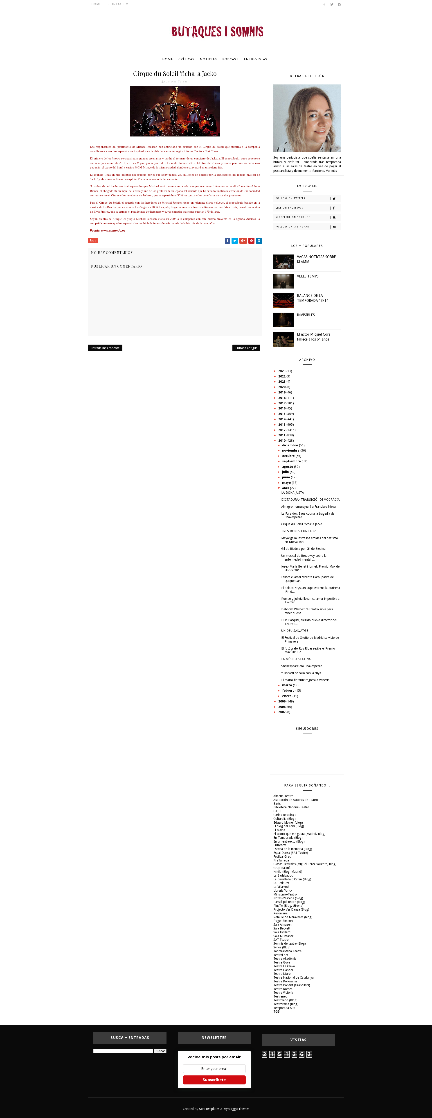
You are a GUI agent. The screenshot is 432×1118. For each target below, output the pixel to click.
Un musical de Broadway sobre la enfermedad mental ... (303, 557)
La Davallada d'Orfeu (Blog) (292, 879)
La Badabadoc (283, 875)
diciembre (290, 445)
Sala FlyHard (281, 932)
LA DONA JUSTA (292, 492)
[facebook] (324, 4)
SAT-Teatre (280, 939)
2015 (282, 414)
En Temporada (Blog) (288, 837)
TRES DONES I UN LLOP (298, 531)
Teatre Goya (281, 962)
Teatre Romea (282, 989)
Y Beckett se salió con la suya (301, 673)
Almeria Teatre (283, 796)
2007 (282, 712)
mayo (287, 482)
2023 (282, 371)
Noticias (208, 59)
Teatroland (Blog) (285, 1000)
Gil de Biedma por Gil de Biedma (303, 548)
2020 (282, 387)
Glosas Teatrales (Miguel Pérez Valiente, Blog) (304, 864)
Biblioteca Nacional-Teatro (291, 807)
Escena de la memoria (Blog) (292, 849)
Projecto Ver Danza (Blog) (291, 909)
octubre (289, 456)
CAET (277, 811)
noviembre (291, 450)
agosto (288, 466)
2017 (282, 403)
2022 (282, 376)
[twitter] (331, 4)
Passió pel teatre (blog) (289, 902)
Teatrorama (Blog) (285, 1004)
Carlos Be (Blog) (284, 815)
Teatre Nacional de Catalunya (293, 977)
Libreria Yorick (282, 890)
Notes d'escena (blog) (288, 898)
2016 (282, 408)
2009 (282, 701)
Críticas (186, 59)
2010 (282, 440)
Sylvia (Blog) (281, 947)
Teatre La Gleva (284, 966)
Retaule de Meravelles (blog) (292, 917)
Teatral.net (280, 955)
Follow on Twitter (291, 198)
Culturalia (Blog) (284, 818)
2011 (282, 435)
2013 (282, 424)
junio (286, 477)
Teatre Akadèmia (284, 958)
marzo (287, 685)
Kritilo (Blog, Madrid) (287, 871)
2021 (282, 381)
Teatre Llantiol (283, 970)
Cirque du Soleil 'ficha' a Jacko (301, 524)
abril (286, 488)
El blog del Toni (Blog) (288, 826)
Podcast (230, 59)
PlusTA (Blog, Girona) (288, 905)
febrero (288, 690)
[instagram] (339, 4)
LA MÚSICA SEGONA (296, 659)
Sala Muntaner (283, 936)
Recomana (280, 913)
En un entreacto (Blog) (289, 841)
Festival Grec (282, 856)
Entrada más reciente (105, 348)
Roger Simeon (283, 921)
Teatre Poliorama (285, 981)
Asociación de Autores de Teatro (295, 800)
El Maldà (279, 830)
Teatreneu (280, 996)
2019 (282, 392)
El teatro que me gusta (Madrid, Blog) (299, 834)
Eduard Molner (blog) (288, 822)
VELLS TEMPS (308, 276)
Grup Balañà (281, 868)
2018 (282, 398)
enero (287, 696)
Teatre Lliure (281, 973)
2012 (282, 430)
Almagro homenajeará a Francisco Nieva (308, 506)
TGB (276, 1011)
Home (96, 4)
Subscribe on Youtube (293, 217)
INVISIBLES (306, 315)
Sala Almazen (282, 924)
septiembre (292, 461)
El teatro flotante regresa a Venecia (305, 680)
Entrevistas (255, 59)
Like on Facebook (289, 208)
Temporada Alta (284, 1008)
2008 (282, 707)
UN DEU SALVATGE (294, 630)
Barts (277, 803)
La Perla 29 (281, 883)
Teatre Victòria (283, 992)
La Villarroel (281, 886)
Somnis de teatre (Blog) (289, 943)
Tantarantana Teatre (287, 951)
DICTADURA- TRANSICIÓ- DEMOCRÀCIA (310, 499)
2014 (282, 419)
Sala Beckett (281, 928)
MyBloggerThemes (236, 1109)
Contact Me (119, 4)
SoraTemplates (209, 1109)
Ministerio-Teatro (285, 894)
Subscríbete (214, 1080)
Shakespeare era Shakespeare (301, 666)
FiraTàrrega (281, 860)
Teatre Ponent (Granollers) (291, 985)
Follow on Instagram (293, 226)
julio (286, 472)
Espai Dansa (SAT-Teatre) (290, 852)
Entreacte (279, 845)
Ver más (331, 171)
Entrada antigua (246, 348)
